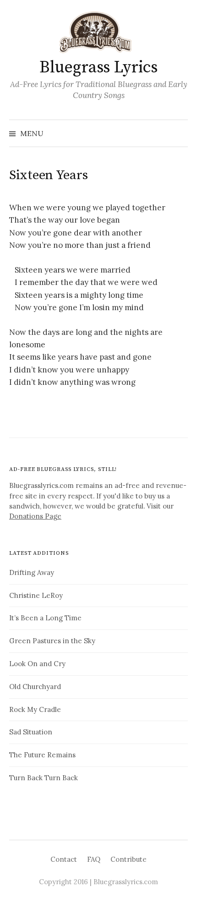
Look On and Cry (37, 663)
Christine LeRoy (36, 595)
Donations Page (35, 516)
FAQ (93, 859)
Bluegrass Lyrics (98, 67)
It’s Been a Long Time (45, 617)
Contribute (128, 859)
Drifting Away (31, 572)
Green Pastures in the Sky (52, 640)
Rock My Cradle (35, 709)
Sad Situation (30, 732)
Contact (63, 859)
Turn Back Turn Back (43, 777)
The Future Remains (42, 754)
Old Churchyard (35, 686)
